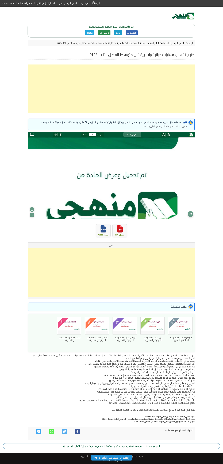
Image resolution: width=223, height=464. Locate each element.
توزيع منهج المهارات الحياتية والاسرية (181, 339)
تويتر (118, 32)
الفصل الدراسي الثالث (175, 43)
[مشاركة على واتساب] (51, 431)
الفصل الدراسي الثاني (45, 3)
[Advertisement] (111, 88)
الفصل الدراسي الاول (68, 3)
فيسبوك (131, 32)
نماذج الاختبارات (25, 3)
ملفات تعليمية (8, 3)
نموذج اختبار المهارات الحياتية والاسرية (97, 339)
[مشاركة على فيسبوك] (77, 431)
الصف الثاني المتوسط (154, 43)
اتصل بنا (84, 456)
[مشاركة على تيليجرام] (38, 431)
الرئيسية (93, 3)
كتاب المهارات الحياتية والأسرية (70, 339)
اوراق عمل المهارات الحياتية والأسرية (125, 339)
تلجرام (90, 32)
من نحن (84, 3)
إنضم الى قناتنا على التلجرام (114, 457)
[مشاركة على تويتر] (64, 431)
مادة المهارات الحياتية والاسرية (130, 43)
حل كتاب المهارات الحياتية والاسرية (153, 339)
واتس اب (104, 32)
